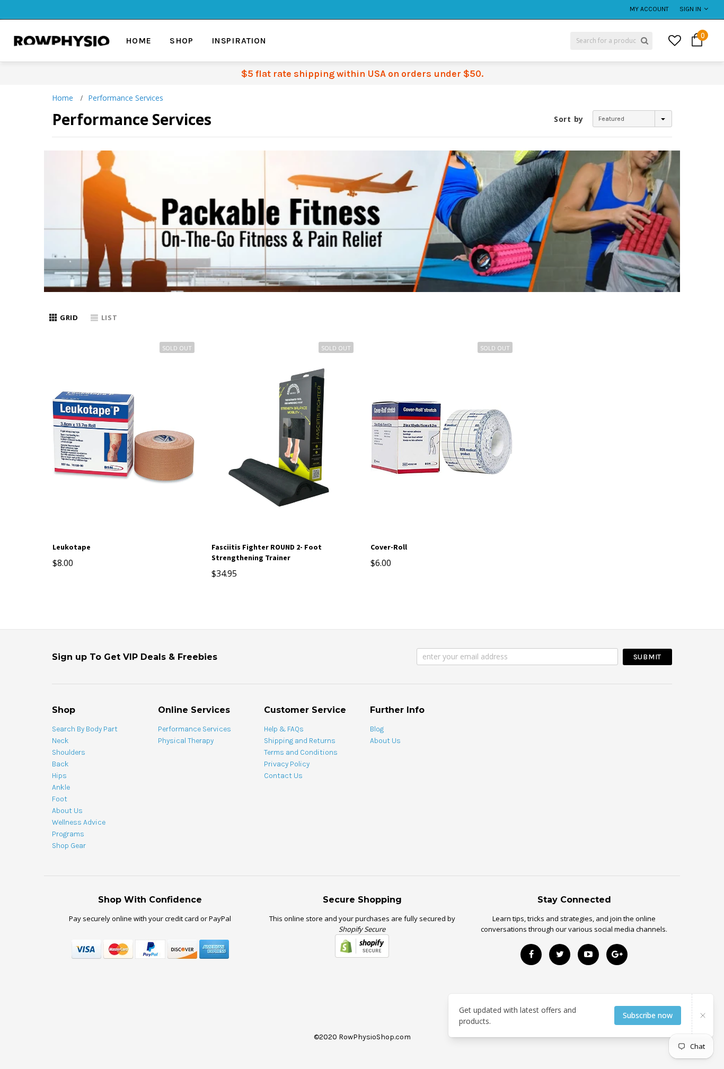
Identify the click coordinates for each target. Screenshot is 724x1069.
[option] (137, 3)
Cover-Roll (388, 547)
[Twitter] (559, 954)
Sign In (690, 9)
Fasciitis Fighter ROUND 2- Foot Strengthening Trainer (266, 552)
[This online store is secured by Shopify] (362, 945)
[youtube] (588, 954)
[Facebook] (531, 954)
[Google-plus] (617, 954)
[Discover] (182, 948)
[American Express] (214, 948)
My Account (649, 9)
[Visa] (86, 948)
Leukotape (71, 547)
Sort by (569, 119)
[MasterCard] (118, 948)
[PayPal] (150, 948)
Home (62, 98)
